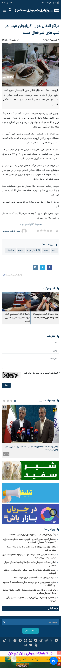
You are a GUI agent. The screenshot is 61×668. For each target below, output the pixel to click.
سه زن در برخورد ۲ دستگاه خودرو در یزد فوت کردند (35, 578)
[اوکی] (36, 645)
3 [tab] (8, 401)
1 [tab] (15, 401)
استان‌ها (38, 224)
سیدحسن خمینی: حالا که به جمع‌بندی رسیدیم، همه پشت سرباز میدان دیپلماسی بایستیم (29, 556)
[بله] (36, 640)
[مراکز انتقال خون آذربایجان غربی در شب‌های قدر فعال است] (30, 64)
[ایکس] (51, 640)
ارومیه (20, 250)
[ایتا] (25, 640)
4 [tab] (4, 401)
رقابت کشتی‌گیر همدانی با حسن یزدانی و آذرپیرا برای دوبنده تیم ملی (30, 571)
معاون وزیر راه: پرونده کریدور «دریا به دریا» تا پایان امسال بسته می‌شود (31, 548)
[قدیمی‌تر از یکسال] (45, 301)
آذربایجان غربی (26, 224)
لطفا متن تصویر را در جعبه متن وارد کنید (41, 373)
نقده (54, 250)
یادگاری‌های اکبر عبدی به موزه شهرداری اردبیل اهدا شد (32, 535)
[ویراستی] (15, 640)
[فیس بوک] (10, 640)
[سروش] (20, 640)
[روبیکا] (46, 640)
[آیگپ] (30, 640)
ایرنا (34, 10)
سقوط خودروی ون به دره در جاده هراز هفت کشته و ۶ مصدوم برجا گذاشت (29, 584)
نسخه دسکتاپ (30, 631)
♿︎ (53, 660)
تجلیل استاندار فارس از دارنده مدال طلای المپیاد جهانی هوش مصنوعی (30, 564)
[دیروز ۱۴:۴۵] (30, 424)
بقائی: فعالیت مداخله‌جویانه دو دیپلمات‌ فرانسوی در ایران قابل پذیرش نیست (31, 448)
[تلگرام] (56, 640)
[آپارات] (41, 640)
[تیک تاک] (4, 640)
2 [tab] (11, 401)
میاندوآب (10, 250)
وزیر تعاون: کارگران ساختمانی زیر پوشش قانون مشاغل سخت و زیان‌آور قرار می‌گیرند (29, 591)
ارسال (6, 385)
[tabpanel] (30, 431)
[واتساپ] (25, 645)
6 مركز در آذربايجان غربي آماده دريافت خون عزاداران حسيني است (17, 317)
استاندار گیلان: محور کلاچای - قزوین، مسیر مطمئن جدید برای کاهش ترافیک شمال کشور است (29, 541)
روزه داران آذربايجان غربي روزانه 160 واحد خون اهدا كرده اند (45, 315)
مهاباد (46, 250)
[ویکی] (30, 645)
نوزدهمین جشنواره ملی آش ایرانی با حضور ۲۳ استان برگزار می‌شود (31, 599)
